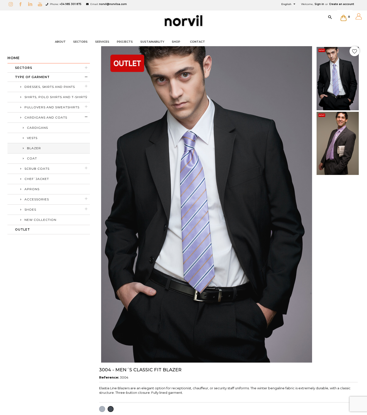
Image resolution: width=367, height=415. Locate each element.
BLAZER (34, 148)
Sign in (319, 4)
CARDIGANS (37, 128)
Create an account (341, 4)
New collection (40, 220)
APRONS (31, 189)
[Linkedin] (31, 4)
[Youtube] (41, 4)
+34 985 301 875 (70, 4)
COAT (32, 158)
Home (13, 58)
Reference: (109, 377)
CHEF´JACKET (36, 179)
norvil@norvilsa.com (113, 4)
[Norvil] (183, 21)
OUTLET (22, 229)
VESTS (32, 138)
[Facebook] (21, 4)
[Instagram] (11, 4)
